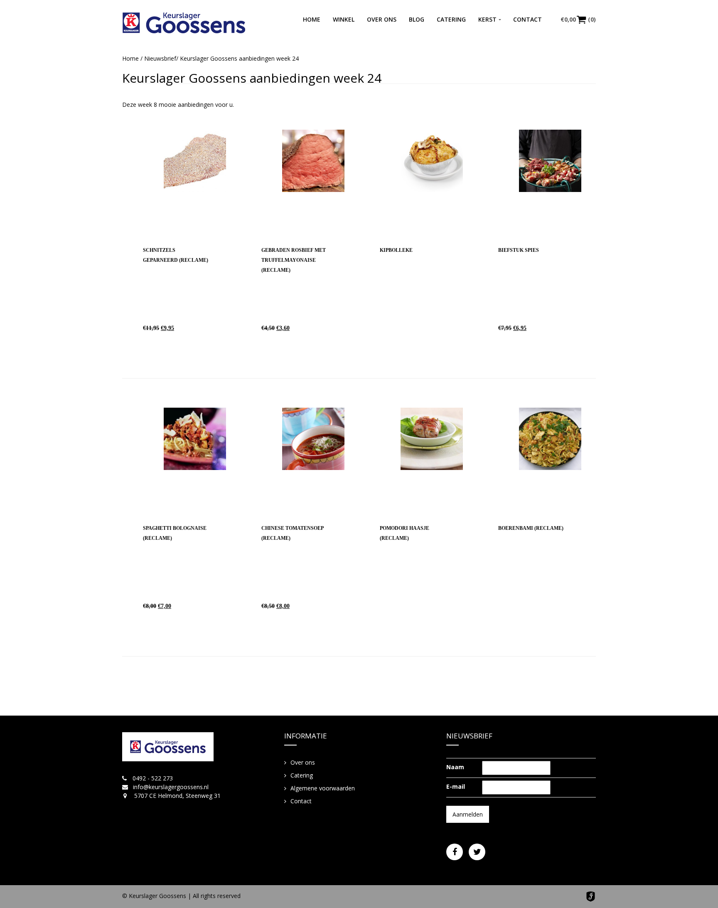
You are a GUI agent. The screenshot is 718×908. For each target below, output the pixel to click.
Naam (455, 767)
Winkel (343, 19)
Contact (527, 19)
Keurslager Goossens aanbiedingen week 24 (251, 77)
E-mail (455, 786)
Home (311, 19)
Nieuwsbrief (160, 58)
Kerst (487, 19)
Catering (451, 19)
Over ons (381, 19)
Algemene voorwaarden (322, 788)
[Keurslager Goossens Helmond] (184, 22)
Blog (416, 19)
